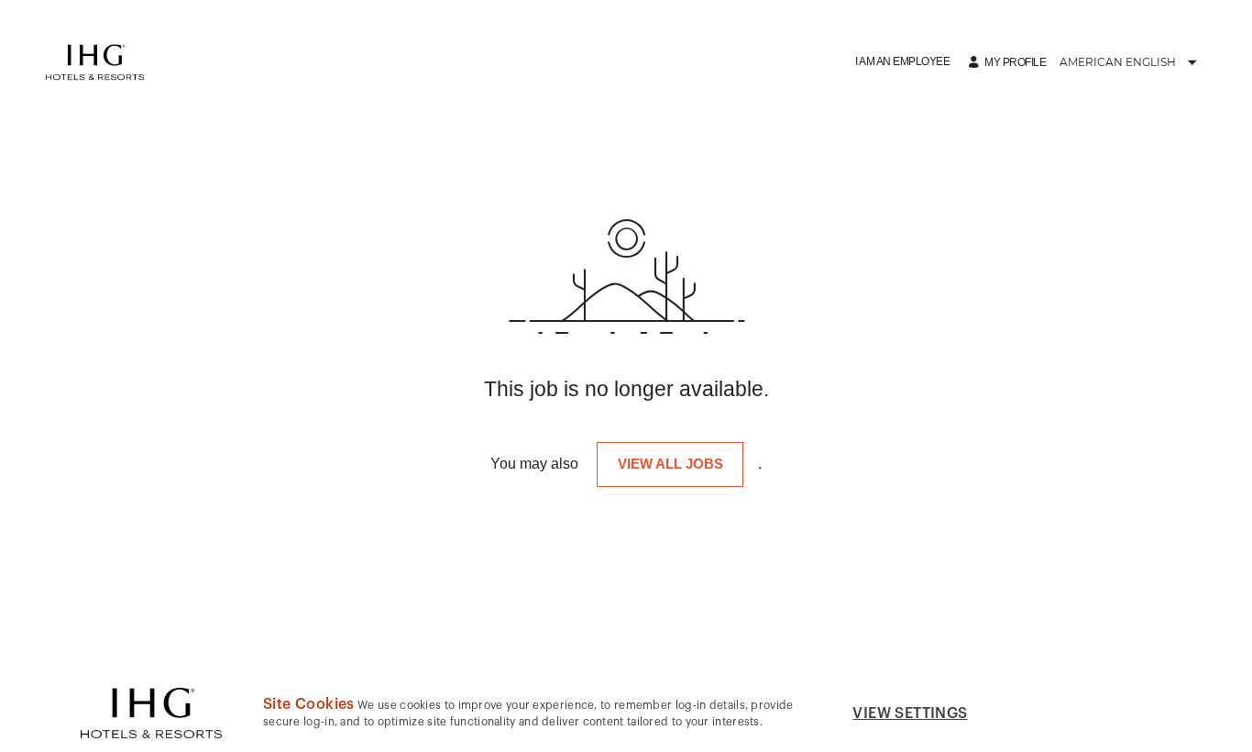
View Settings (909, 713)
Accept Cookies (1084, 712)
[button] (902, 62)
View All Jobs (670, 463)
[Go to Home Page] (95, 62)
